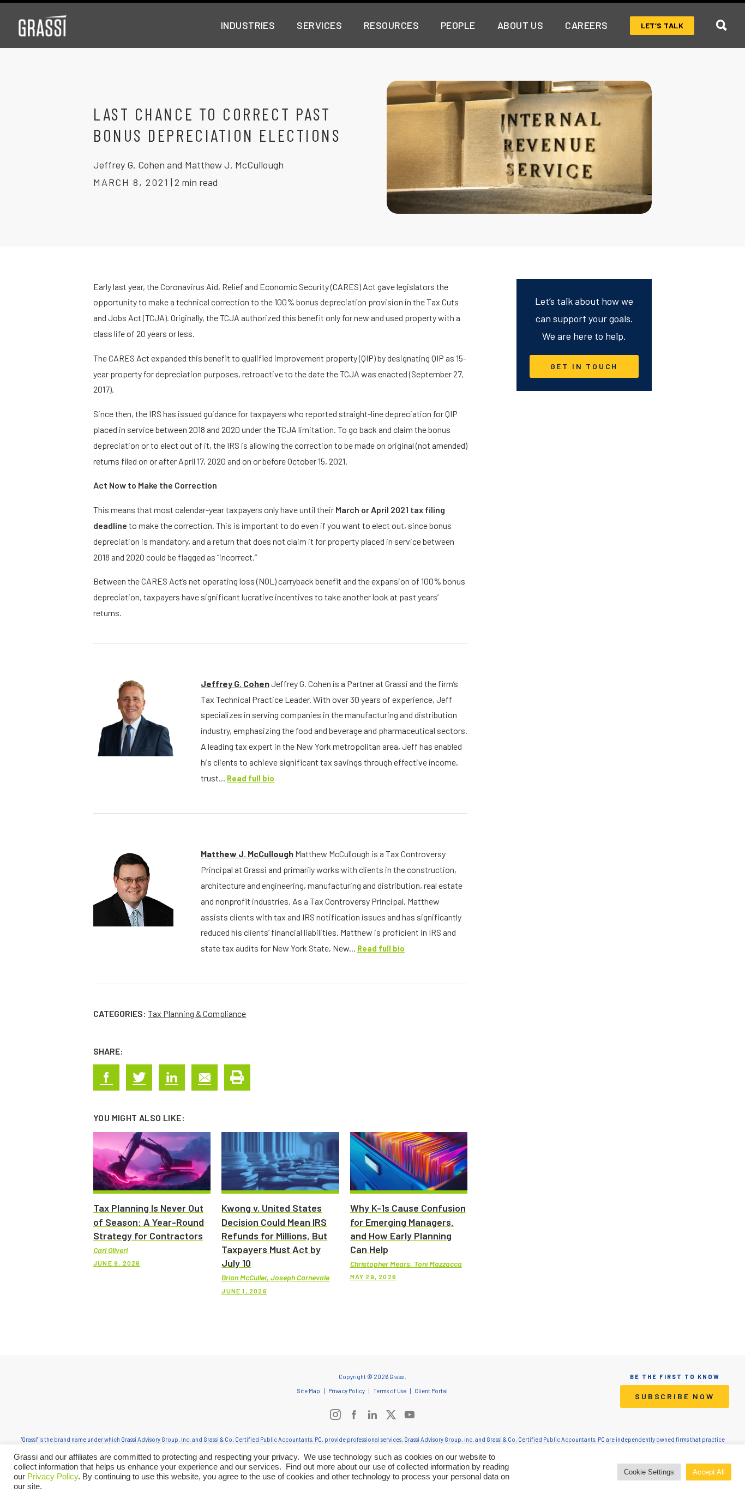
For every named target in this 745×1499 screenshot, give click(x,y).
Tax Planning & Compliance (197, 1013)
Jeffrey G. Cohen (235, 683)
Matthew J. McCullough (247, 853)
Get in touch (584, 366)
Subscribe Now (674, 1396)
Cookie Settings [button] (649, 1472)
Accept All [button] (709, 1472)
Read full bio (250, 778)
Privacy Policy (52, 1476)
